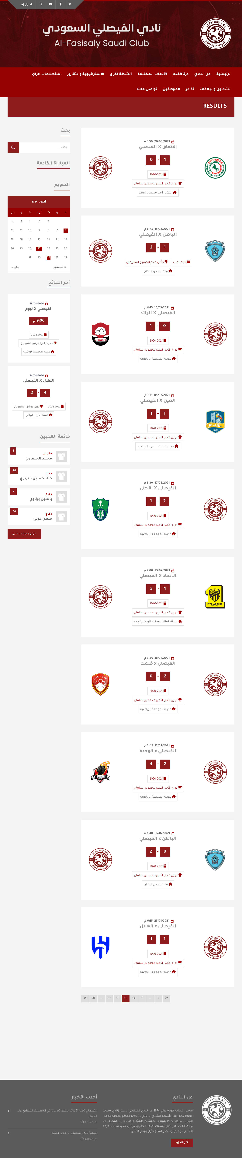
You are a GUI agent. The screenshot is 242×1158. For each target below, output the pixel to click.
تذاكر (190, 89)
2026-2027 (37, 335)
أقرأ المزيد (181, 1142)
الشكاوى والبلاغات (216, 89)
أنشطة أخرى (121, 74)
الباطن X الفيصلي (158, 234)
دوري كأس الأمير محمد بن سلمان (155, 184)
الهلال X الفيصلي (38, 381)
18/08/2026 (37, 304)
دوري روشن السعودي (26, 407)
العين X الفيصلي (158, 401)
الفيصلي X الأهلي (158, 488)
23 (39, 248)
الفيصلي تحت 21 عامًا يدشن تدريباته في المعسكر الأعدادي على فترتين (57, 1113)
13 (142, 998)
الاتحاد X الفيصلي (157, 576)
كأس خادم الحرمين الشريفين (145, 262)
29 (48, 257)
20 (93, 998)
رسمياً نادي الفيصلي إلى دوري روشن (74, 1133)
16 (117, 998)
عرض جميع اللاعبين (24, 534)
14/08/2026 (37, 376)
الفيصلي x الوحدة (158, 751)
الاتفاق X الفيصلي (158, 147)
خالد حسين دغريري (36, 479)
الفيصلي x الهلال (158, 926)
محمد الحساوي (39, 459)
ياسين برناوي (40, 499)
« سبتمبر (60, 267)
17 (109, 998)
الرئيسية (224, 74)
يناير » (15, 267)
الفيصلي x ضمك (158, 663)
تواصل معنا (147, 89)
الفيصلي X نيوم (39, 309)
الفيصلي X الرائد (157, 313)
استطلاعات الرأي (46, 74)
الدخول (28, 4)
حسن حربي (43, 519)
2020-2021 (156, 175)
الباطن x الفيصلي (158, 839)
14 (133, 998)
